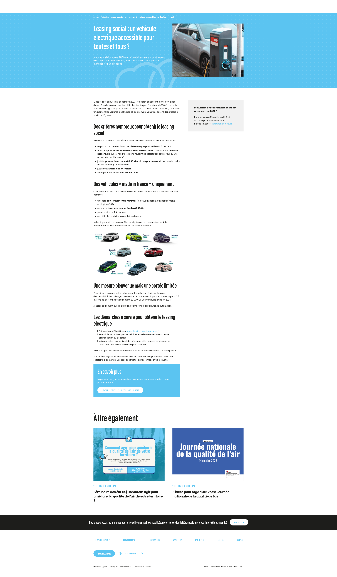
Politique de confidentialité (120, 567)
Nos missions (154, 539)
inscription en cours (222, 123)
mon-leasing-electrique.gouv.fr (143, 330)
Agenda (221, 539)
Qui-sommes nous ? (101, 539)
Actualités (105, 17)
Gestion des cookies (143, 567)
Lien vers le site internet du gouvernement (120, 390)
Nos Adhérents (129, 539)
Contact (240, 539)
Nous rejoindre (104, 553)
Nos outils (177, 539)
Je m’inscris (239, 522)
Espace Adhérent (129, 553)
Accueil (96, 17)
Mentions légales (100, 567)
